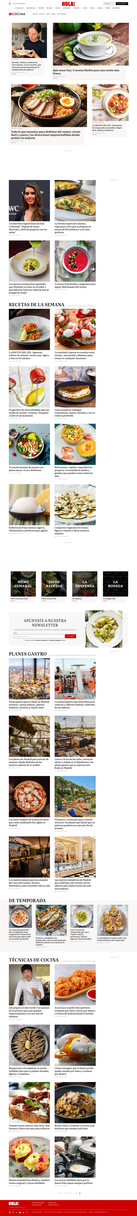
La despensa (77, 598)
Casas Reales (30, 8)
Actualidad (19, 8)
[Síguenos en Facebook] (13, 1212)
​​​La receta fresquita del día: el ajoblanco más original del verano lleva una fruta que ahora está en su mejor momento (20, 934)
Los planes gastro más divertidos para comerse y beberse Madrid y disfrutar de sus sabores (75, 704)
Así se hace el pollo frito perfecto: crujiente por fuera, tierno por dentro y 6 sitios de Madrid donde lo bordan (75, 1010)
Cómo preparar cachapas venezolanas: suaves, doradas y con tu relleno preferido (75, 412)
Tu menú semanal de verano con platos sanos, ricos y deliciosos (26, 468)
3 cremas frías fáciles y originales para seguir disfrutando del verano (75, 285)
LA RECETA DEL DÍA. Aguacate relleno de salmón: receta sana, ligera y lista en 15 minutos (29, 355)
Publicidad (37, 1205)
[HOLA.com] (68, 4)
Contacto (52, 1202)
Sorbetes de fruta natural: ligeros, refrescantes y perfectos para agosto (28, 529)
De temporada (61, 14)
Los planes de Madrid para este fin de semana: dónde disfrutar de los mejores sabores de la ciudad (29, 761)
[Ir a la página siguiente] (80, 1193)
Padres (107, 8)
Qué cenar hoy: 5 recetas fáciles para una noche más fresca (86, 71)
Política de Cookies (54, 1212)
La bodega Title (109, 598)
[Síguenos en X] (17, 1212)
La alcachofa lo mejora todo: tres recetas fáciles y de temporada (112, 938)
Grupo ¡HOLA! (53, 1205)
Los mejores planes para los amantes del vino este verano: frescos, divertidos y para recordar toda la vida (29, 882)
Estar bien (66, 8)
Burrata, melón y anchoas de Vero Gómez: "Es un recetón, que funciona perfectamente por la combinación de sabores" (26, 66)
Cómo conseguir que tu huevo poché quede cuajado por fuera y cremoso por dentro (74, 1070)
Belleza (49, 8)
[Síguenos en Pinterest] (27, 1212)
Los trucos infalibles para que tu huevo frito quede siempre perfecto (74, 1181)
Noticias (41, 14)
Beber (53, 14)
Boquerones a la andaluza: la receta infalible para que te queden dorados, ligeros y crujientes (29, 1070)
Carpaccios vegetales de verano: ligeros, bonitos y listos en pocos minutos (72, 530)
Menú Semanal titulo (19, 598)
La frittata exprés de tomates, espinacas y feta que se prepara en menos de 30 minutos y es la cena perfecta (73, 228)
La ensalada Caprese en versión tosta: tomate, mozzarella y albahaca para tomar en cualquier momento (75, 355)
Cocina (57, 8)
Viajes (92, 8)
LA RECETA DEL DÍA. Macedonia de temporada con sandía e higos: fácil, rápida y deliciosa (107, 127)
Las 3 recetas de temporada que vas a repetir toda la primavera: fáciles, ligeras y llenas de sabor (81, 934)
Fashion (41, 8)
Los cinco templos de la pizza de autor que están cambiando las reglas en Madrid (29, 822)
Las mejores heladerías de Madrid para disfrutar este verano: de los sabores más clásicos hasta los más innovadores (73, 884)
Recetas (35, 14)
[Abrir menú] (10, 3)
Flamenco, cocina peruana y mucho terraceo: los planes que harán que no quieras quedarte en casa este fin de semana (75, 824)
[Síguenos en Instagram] (10, 1212)
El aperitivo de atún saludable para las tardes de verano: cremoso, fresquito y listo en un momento (29, 412)
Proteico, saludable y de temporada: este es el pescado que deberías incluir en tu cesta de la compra (51, 941)
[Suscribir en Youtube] (24, 1212)
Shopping (76, 8)
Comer (48, 14)
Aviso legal (37, 1212)
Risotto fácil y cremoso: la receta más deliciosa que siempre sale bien (74, 1127)
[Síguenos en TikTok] (20, 1212)
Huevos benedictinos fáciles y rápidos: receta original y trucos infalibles (29, 1181)
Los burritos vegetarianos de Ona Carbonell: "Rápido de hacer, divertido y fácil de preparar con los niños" (28, 228)
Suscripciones (38, 1202)
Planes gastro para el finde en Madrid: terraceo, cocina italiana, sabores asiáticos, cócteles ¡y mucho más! (29, 704)
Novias (99, 8)
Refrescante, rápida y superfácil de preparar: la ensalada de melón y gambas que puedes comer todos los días (74, 471)
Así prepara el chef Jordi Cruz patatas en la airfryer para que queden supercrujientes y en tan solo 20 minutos (29, 1012)
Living (85, 8)
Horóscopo (116, 8)
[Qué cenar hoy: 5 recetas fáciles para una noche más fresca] (91, 44)
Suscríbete (122, 3)
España (107, 3)
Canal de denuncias (98, 1212)
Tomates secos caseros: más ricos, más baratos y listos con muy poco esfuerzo (29, 1127)
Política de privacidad (76, 1212)
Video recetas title (48, 598)
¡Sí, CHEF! (70, 636)
